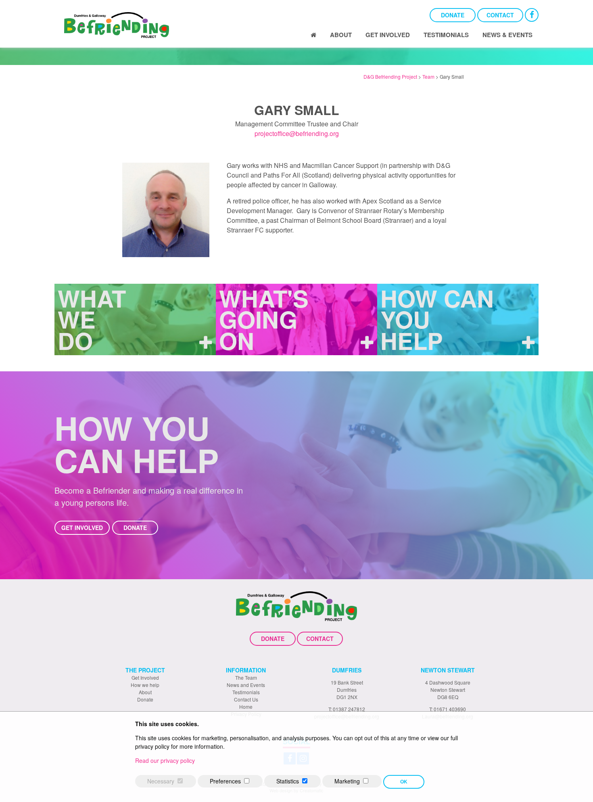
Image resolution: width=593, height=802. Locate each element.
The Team (246, 677)
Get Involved (387, 34)
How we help (145, 684)
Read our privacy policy (165, 760)
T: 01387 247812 (346, 709)
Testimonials (446, 34)
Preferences (225, 781)
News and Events (246, 684)
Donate (452, 15)
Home (246, 706)
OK (403, 782)
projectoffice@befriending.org (297, 133)
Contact (500, 15)
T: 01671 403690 (447, 709)
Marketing (347, 781)
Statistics (287, 781)
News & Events (507, 34)
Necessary (160, 781)
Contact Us (246, 699)
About (341, 34)
